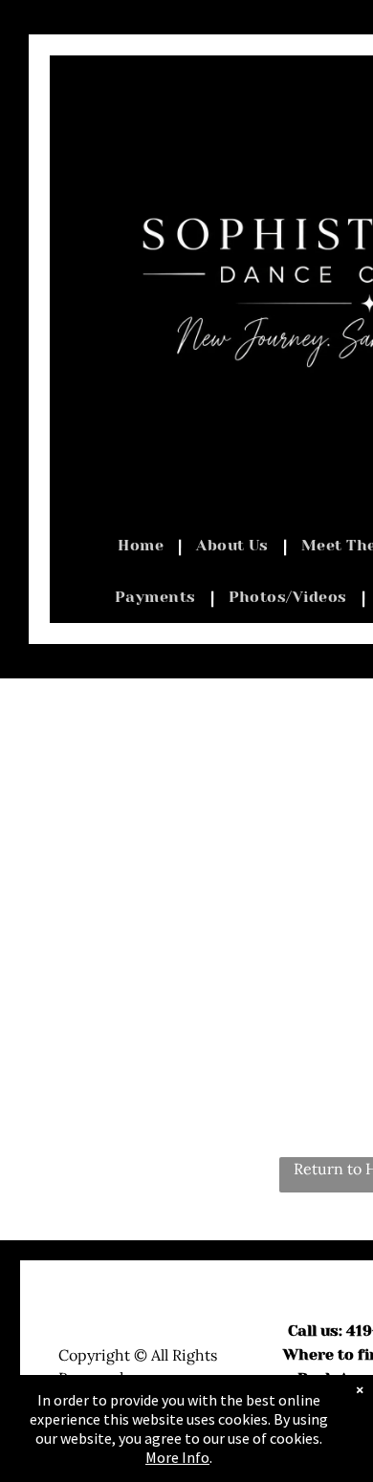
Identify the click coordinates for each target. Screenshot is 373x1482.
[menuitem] (142, 545)
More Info (177, 1457)
